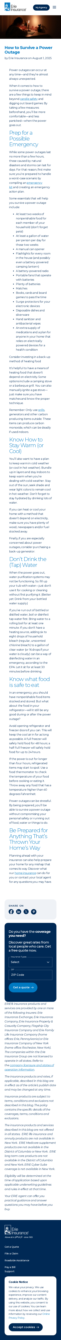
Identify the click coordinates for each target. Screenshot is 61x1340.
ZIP (12, 970)
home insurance (25, 873)
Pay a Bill (10, 1267)
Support (9, 1271)
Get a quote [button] (21, 987)
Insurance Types (18, 957)
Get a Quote (12, 1246)
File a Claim (11, 1253)
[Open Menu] (54, 8)
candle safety (29, 99)
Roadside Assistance (17, 1260)
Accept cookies (24, 1327)
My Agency (41, 7)
